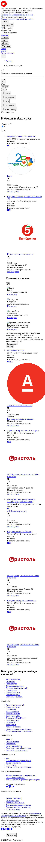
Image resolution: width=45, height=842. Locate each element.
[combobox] (12, 75)
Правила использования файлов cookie (17, 19)
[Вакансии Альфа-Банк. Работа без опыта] (25, 384)
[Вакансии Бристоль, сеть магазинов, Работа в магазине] (25, 458)
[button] (3, 49)
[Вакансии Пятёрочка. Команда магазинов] (25, 232)
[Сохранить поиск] (3, 81)
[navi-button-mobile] (3, 56)
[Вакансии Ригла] (25, 161)
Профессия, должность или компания (16, 73)
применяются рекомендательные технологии (21, 814)
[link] (5, 43)
